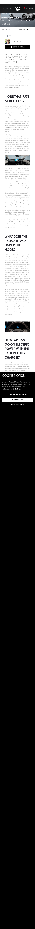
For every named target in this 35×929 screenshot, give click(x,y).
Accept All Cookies (17, 399)
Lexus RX (17, 68)
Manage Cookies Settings (17, 404)
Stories (9, 13)
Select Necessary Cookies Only (17, 394)
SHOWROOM (6, 8)
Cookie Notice (17, 389)
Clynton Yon (16, 41)
